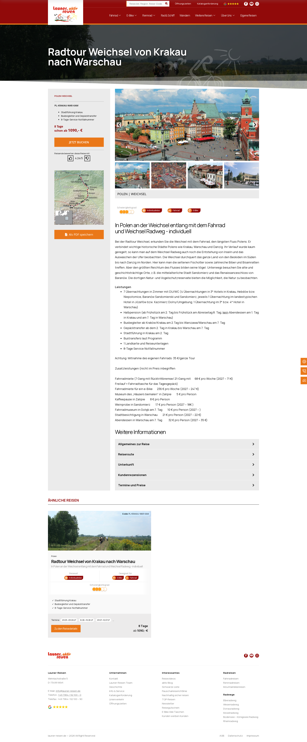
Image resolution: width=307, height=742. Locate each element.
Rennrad (147, 15)
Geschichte (115, 687)
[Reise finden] (166, 4)
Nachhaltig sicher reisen (175, 695)
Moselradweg (230, 712)
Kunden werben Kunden (175, 716)
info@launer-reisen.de (68, 691)
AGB (222, 735)
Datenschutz (235, 735)
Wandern (185, 15)
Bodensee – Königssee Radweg (240, 717)
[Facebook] (246, 4)
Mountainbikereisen (234, 687)
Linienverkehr (116, 699)
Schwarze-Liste (170, 687)
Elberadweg (229, 700)
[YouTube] (251, 4)
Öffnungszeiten (183, 3)
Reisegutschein (170, 707)
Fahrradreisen (231, 678)
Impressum (253, 735)
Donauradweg (231, 708)
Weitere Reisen (203, 15)
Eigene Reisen (248, 15)
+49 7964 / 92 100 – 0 (69, 695)
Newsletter (168, 703)
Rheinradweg (230, 721)
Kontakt (113, 678)
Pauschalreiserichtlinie (174, 691)
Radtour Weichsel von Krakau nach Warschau (93, 561)
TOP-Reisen (168, 699)
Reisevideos (169, 678)
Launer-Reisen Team (120, 682)
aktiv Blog (167, 682)
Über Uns (226, 15)
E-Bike (130, 15)
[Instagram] (257, 4)
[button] (79, 142)
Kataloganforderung (207, 3)
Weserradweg (231, 704)
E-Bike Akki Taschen (173, 712)
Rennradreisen (231, 682)
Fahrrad (113, 15)
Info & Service (116, 691)
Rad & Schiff (167, 15)
